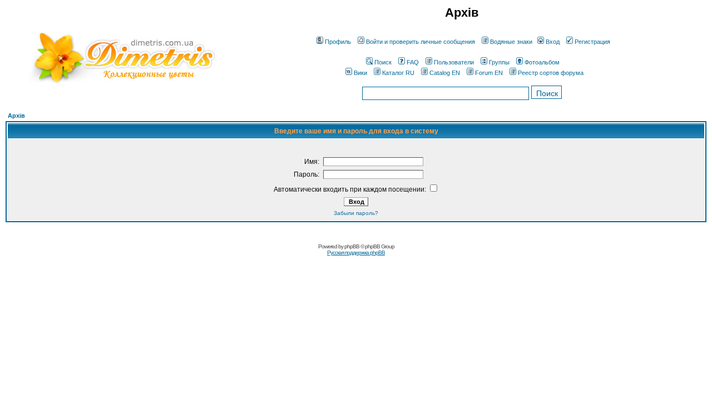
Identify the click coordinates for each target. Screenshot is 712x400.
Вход (553, 41)
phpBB (351, 246)
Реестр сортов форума (551, 72)
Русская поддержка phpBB (356, 252)
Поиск (383, 62)
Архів (16, 115)
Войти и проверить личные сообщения (420, 41)
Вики (360, 72)
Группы (499, 62)
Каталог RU (398, 72)
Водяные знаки (511, 41)
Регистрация (592, 41)
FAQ (413, 62)
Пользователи (454, 62)
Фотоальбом (542, 62)
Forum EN (489, 72)
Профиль (338, 41)
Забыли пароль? (356, 213)
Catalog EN (444, 72)
